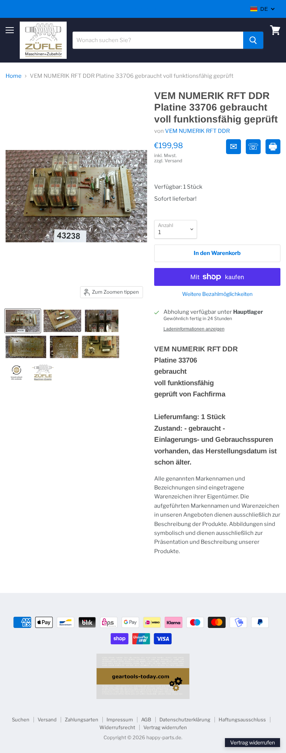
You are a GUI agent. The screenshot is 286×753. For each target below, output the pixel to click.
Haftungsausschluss (242, 719)
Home (14, 76)
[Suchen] (253, 40)
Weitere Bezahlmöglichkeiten (217, 294)
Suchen (20, 719)
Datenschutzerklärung (184, 719)
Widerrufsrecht (117, 727)
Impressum (120, 719)
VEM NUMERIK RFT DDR (197, 131)
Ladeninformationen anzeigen (194, 329)
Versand (47, 719)
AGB (146, 719)
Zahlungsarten (81, 719)
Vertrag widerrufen (165, 727)
